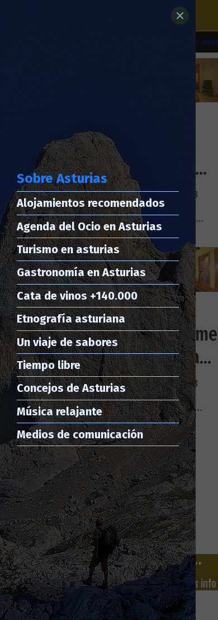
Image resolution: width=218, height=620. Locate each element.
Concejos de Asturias (71, 388)
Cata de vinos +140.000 (77, 295)
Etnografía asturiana (71, 318)
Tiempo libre (48, 365)
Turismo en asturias (68, 249)
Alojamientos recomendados (91, 203)
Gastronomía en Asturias (81, 272)
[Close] (180, 16)
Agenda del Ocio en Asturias (89, 226)
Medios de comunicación (80, 434)
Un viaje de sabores (67, 342)
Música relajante (59, 411)
